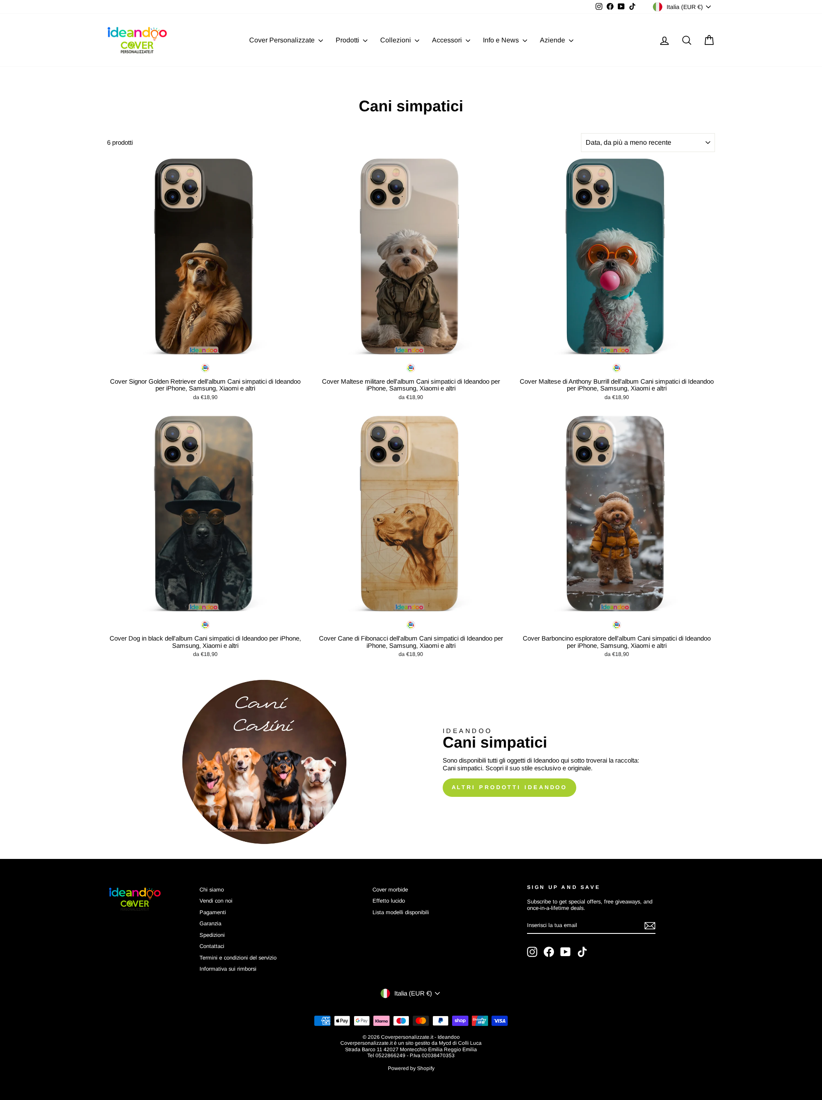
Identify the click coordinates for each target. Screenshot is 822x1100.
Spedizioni (212, 935)
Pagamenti (213, 912)
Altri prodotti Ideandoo (510, 787)
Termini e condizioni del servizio (238, 957)
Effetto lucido (388, 900)
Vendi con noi (216, 900)
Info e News (502, 40)
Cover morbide (390, 889)
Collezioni (396, 40)
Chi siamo (212, 889)
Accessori (448, 40)
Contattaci (212, 946)
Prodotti (348, 40)
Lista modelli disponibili (400, 912)
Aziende (553, 40)
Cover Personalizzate (282, 40)
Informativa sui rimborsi (228, 969)
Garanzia (210, 923)
